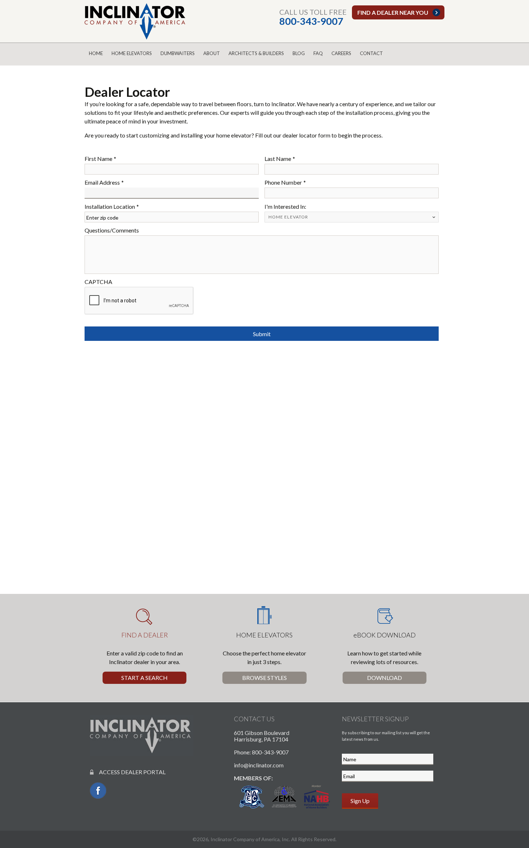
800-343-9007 (311, 21)
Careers (341, 53)
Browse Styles (264, 677)
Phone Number (285, 182)
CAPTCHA (98, 281)
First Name (100, 158)
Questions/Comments (112, 230)
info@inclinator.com (259, 765)
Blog (299, 53)
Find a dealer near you (392, 12)
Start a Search (144, 677)
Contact (371, 53)
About (211, 53)
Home (96, 53)
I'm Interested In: (285, 206)
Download (384, 677)
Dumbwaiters (177, 53)
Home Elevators (132, 53)
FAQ (318, 53)
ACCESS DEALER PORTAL (130, 771)
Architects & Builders (256, 53)
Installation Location (112, 206)
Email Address (104, 182)
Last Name (279, 158)
